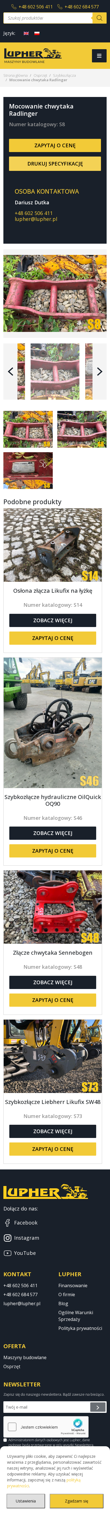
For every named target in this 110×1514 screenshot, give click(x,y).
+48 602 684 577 (82, 7)
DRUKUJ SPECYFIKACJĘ (55, 163)
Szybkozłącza (64, 75)
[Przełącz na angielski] (26, 33)
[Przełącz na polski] (37, 33)
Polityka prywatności (80, 1328)
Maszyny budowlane (25, 1357)
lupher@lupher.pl (36, 219)
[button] (10, 371)
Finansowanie (72, 1285)
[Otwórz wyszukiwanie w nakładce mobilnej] (55, 18)
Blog (63, 1303)
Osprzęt (40, 75)
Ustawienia (26, 1501)
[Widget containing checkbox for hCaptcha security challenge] (46, 1427)
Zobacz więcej (52, 620)
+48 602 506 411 (36, 7)
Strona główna (15, 75)
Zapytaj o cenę (55, 145)
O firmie (66, 1294)
